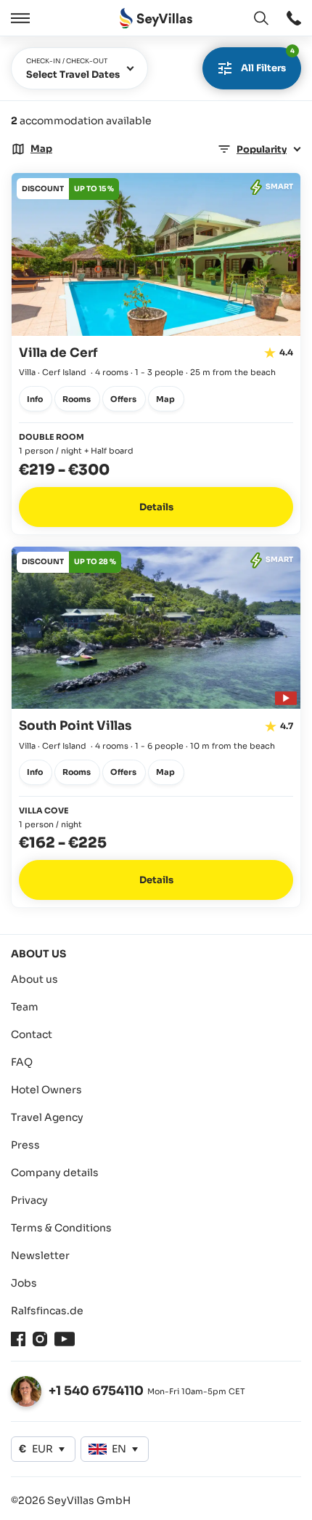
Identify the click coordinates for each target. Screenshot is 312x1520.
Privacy (29, 1200)
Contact (31, 1034)
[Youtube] (64, 1339)
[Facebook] (18, 1339)
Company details (55, 1172)
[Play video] (283, 696)
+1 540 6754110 (96, 1391)
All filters (268, 60)
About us (34, 979)
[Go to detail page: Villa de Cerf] (156, 353)
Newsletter (40, 1255)
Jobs (24, 1283)
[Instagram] (40, 1339)
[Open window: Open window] (294, 18)
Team (24, 1006)
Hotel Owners (46, 1089)
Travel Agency (47, 1117)
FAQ (22, 1062)
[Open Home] (156, 18)
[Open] (18, 18)
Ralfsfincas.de (47, 1310)
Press (25, 1144)
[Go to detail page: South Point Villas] (156, 727)
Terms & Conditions (61, 1227)
